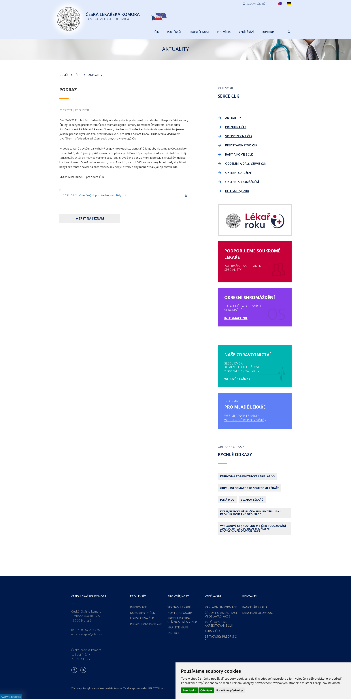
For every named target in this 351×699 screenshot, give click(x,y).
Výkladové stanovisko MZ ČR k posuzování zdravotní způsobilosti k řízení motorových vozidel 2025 (253, 528)
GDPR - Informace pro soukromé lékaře (249, 488)
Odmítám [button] (206, 690)
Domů (63, 75)
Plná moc (227, 499)
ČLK (78, 75)
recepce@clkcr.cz (90, 634)
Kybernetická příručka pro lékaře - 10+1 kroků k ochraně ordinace (250, 512)
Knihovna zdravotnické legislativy (247, 476)
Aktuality (95, 75)
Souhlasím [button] (189, 690)
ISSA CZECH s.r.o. (157, 688)
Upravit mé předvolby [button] (229, 690)
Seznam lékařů (252, 499)
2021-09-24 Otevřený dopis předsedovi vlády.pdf (94, 195)
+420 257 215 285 (88, 630)
